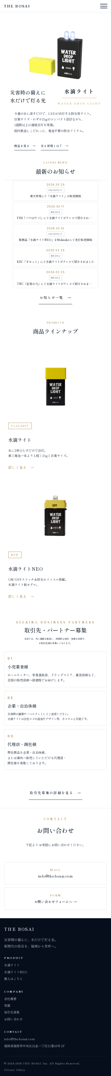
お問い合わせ (13, 1019)
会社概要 (10, 998)
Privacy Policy (14, 1070)
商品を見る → (25, 146)
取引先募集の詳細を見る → (55, 792)
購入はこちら (13, 978)
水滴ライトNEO (15, 972)
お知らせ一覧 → (56, 297)
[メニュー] (103, 6)
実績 (7, 1005)
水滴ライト (12, 965)
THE (17, 5)
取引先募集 (12, 1012)
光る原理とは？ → (54, 146)
